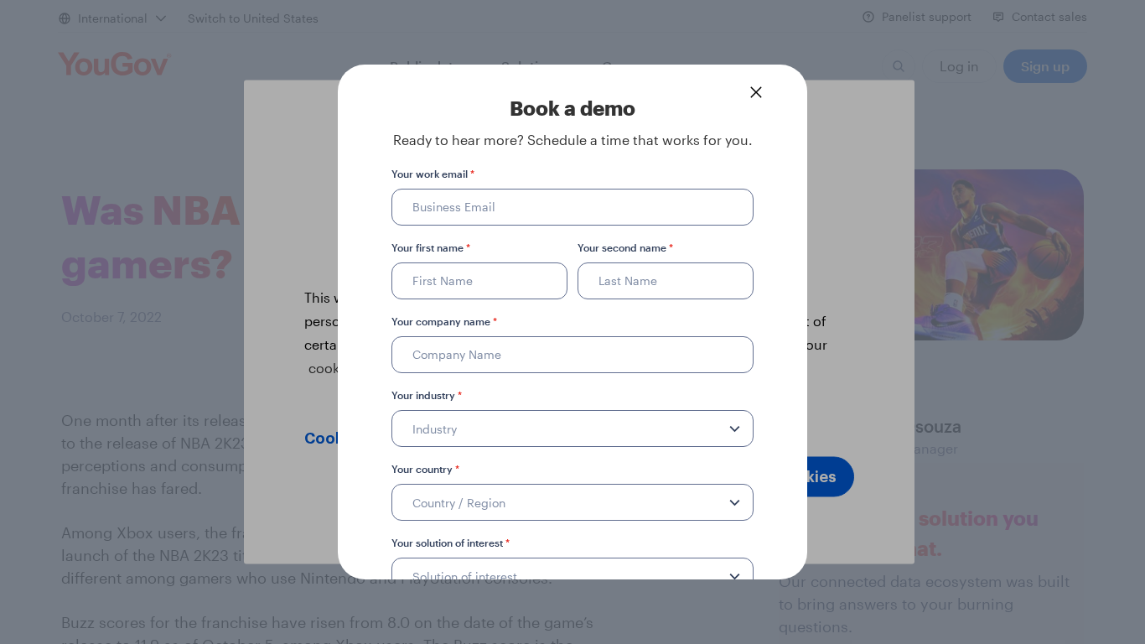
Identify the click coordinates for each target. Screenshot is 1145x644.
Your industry (426, 395)
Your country (425, 469)
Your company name (444, 321)
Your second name (625, 247)
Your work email (432, 173)
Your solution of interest (450, 542)
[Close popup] (756, 92)
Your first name (430, 247)
